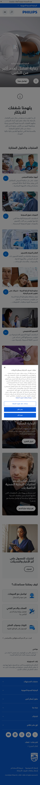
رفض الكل (20, 409)
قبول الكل (20, 415)
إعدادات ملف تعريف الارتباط (20, 404)
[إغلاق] (4, 367)
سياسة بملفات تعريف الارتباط (24, 398)
